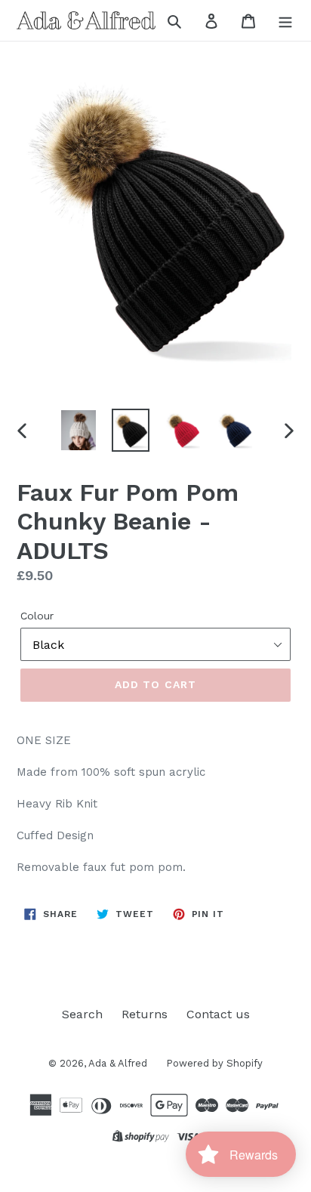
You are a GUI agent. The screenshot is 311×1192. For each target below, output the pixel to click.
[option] (79, 430)
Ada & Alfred (117, 1063)
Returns (145, 1014)
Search (82, 1014)
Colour (37, 616)
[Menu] (285, 20)
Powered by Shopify (214, 1063)
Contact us (218, 1014)
